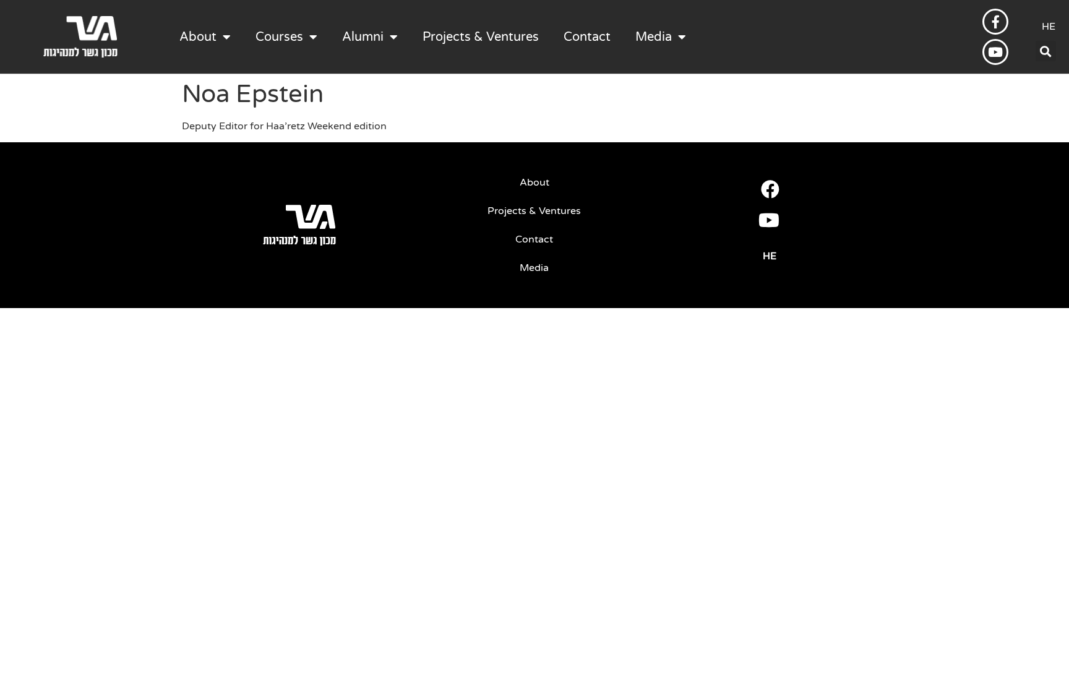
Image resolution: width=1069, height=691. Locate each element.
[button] (1046, 51)
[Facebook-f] (995, 22)
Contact (587, 37)
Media (653, 37)
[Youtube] (995, 52)
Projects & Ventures (481, 37)
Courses (279, 37)
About (198, 37)
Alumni (363, 37)
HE (1048, 26)
